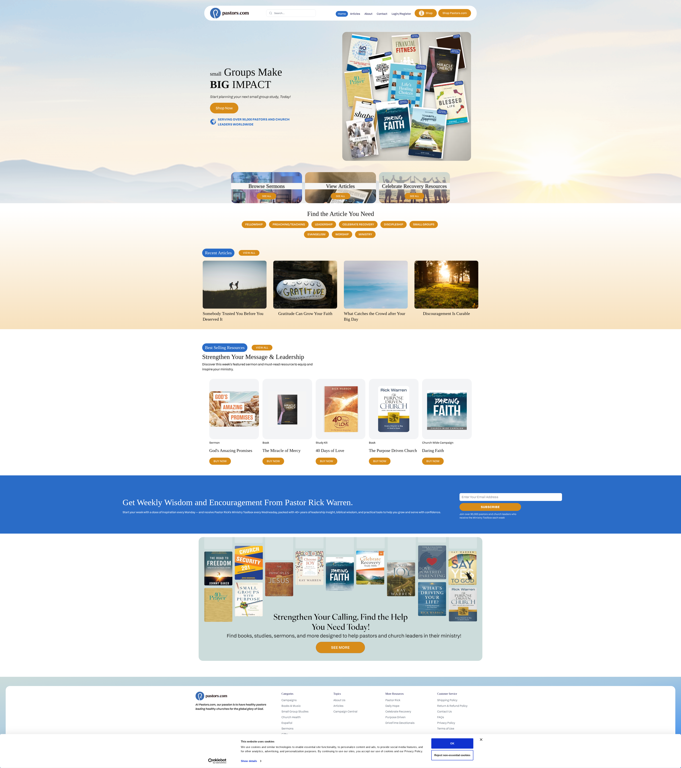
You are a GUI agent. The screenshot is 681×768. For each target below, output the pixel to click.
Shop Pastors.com (454, 13)
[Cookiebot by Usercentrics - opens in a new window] (217, 761)
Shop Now (224, 108)
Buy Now (220, 461)
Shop (429, 13)
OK (452, 743)
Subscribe (490, 507)
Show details (249, 760)
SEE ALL (266, 196)
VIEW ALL (249, 252)
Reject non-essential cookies (452, 754)
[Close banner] (481, 739)
